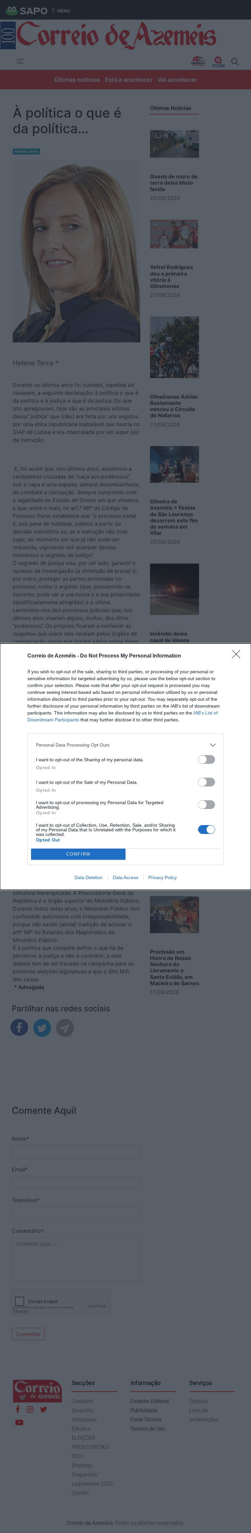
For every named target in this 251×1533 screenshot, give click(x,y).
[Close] (238, 656)
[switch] (206, 759)
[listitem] (125, 745)
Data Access (125, 877)
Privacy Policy (162, 877)
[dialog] (125, 766)
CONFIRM (78, 854)
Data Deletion (89, 877)
